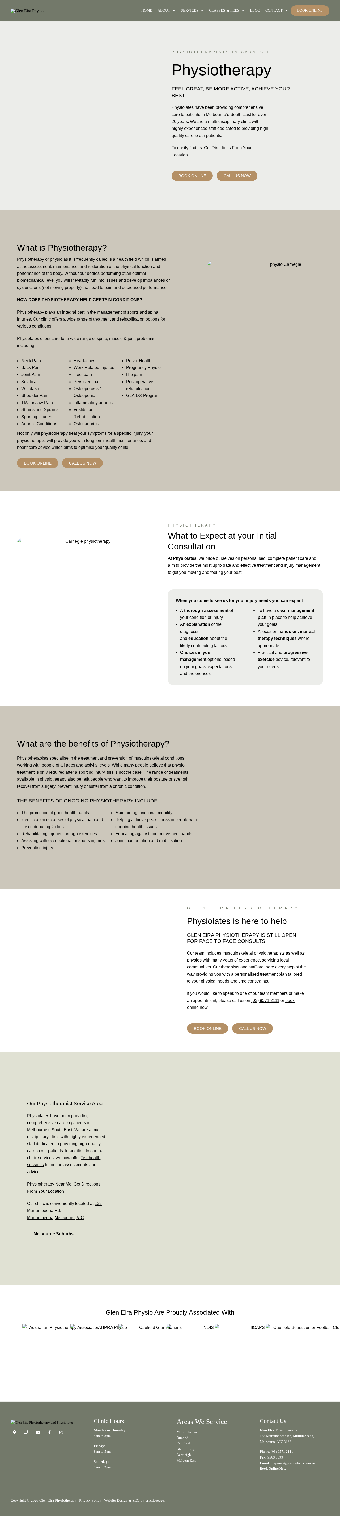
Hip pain (134, 374)
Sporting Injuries (36, 417)
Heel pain (83, 374)
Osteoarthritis (86, 423)
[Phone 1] (26, 1432)
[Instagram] (61, 1432)
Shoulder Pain (34, 395)
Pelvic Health (138, 360)
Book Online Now (273, 1469)
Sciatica (28, 381)
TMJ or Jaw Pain (37, 402)
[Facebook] (49, 1432)
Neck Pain (31, 360)
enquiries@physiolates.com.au (293, 1463)
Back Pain (31, 367)
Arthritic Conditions (39, 423)
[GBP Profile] (14, 1432)
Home (146, 11)
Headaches (84, 360)
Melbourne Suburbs (53, 1234)
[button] (68, 1234)
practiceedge (154, 1500)
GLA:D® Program (142, 395)
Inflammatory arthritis (93, 402)
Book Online (310, 11)
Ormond (182, 1438)
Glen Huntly (185, 1449)
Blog (255, 11)
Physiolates (183, 107)
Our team (195, 953)
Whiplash (30, 388)
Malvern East (186, 1461)
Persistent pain (88, 381)
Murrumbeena (187, 1432)
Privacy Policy (90, 1500)
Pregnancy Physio (143, 367)
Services (189, 11)
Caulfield (183, 1443)
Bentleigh (184, 1455)
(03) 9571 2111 (265, 1000)
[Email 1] (38, 1432)
